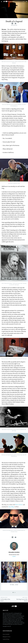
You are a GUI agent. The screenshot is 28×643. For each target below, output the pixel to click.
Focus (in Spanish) (6, 634)
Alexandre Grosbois (14, 552)
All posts (14, 556)
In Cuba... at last (14, 584)
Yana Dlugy (11, 506)
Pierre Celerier (19, 504)
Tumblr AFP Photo (6, 639)
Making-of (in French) (6, 636)
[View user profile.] (14, 546)
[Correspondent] (8, 1)
